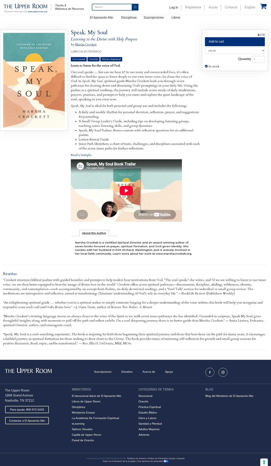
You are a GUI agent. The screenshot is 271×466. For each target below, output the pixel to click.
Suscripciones (154, 17)
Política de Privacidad (158, 458)
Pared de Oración (83, 440)
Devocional (78, 59)
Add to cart (216, 41)
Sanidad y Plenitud (150, 423)
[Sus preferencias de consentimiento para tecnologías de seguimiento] (264, 462)
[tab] (94, 233)
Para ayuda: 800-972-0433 (27, 409)
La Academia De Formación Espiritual (95, 418)
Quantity (244, 59)
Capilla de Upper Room (86, 434)
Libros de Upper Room (86, 401)
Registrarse (193, 7)
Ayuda (213, 7)
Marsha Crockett (86, 45)
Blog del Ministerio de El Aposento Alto (229, 395)
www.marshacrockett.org (173, 253)
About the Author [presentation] (94, 233)
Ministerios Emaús (83, 412)
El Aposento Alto (101, 17)
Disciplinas (129, 17)
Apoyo (169, 371)
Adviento (143, 434)
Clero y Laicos (147, 418)
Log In (173, 7)
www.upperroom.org (37, 11)
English (250, 7)
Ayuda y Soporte (177, 458)
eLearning (78, 423)
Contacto (231, 7)
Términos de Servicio (136, 458)
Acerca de (148, 371)
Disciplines (78, 407)
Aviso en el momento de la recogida (119, 461)
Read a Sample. (81, 155)
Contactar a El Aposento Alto (27, 420)
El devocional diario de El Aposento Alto (96, 395)
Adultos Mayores (149, 429)
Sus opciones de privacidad (150, 461)
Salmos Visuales (82, 429)
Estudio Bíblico (147, 412)
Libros (175, 17)
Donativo (127, 371)
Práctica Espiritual (111, 59)
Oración (93, 59)
